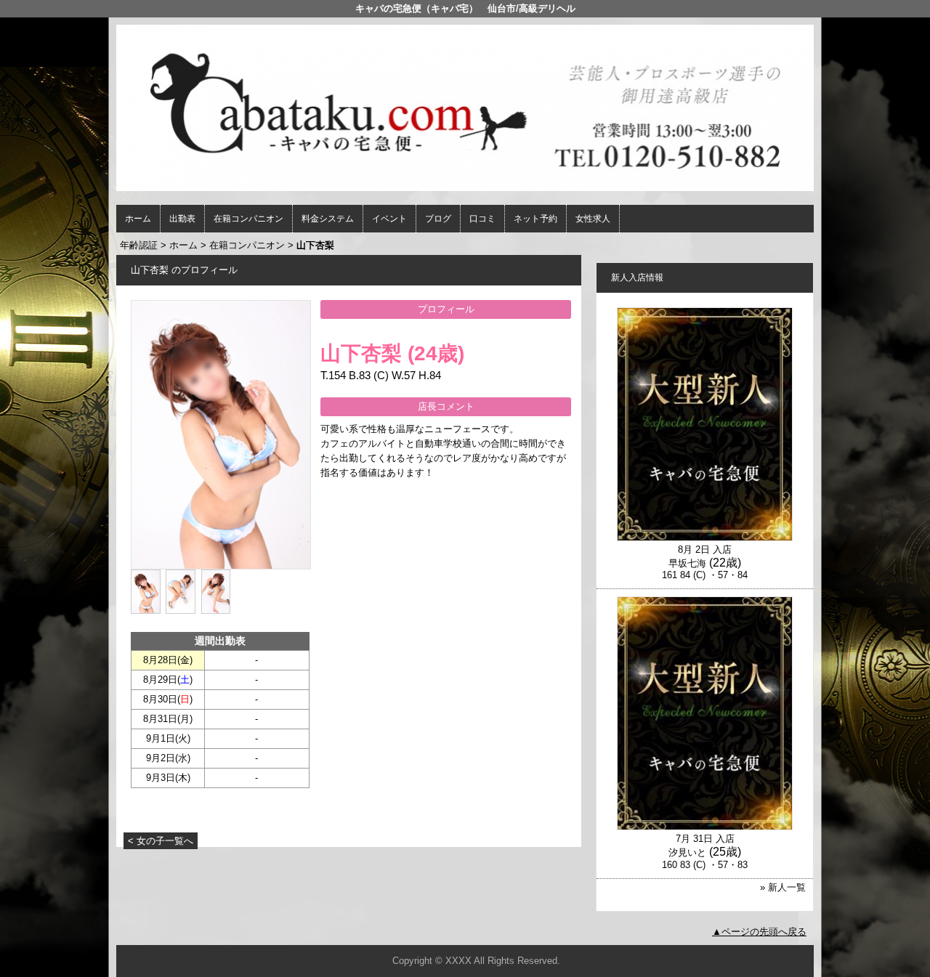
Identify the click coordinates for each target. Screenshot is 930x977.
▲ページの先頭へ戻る (759, 931)
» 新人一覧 (783, 887)
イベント (389, 219)
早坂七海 (687, 563)
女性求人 (592, 219)
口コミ (482, 219)
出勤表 (182, 219)
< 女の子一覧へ (160, 840)
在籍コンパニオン (248, 219)
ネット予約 (535, 219)
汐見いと (687, 852)
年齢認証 (139, 245)
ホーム (138, 219)
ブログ (438, 219)
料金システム (328, 219)
